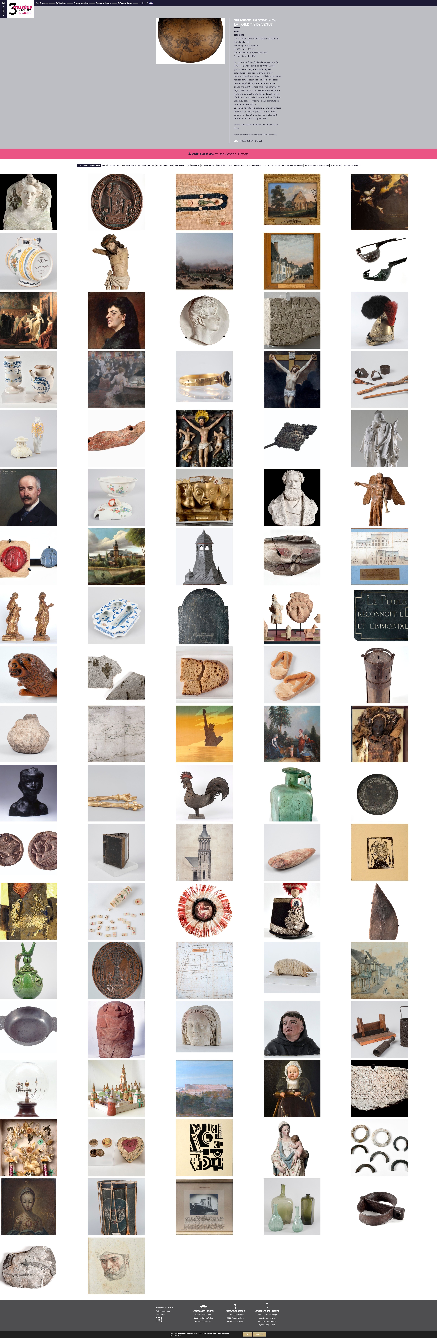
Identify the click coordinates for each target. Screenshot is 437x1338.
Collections (61, 3)
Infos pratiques (125, 3)
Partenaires (160, 1315)
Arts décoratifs (146, 165)
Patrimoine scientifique (317, 165)
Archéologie (108, 165)
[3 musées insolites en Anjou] (20, 9)
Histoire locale (236, 165)
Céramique (193, 165)
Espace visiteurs (103, 3)
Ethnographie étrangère (213, 165)
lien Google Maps (204, 1321)
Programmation (81, 3)
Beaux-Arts (180, 165)
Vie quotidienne (352, 165)
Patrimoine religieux (292, 165)
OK (247, 1334)
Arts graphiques (164, 165)
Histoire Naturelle (256, 165)
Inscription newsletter (164, 1308)
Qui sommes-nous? (163, 1311)
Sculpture (336, 165)
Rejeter (259, 1334)
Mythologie (274, 165)
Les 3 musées (42, 3)
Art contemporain (126, 165)
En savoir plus (175, 1335)
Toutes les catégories (88, 165)
